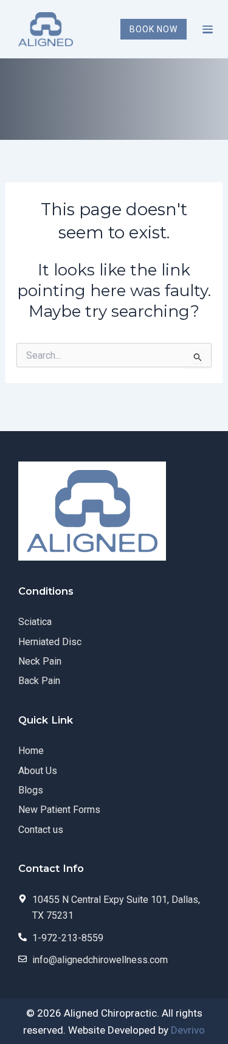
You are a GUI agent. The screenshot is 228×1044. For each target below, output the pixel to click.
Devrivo (188, 1030)
